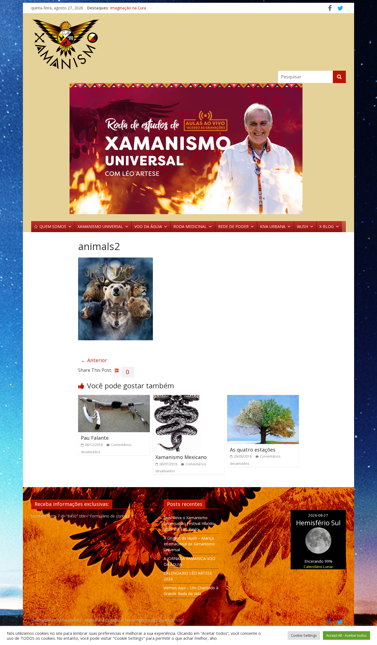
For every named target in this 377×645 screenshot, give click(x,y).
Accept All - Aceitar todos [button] (346, 635)
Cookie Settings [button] (304, 635)
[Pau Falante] (114, 398)
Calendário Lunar (318, 566)
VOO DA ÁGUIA (148, 226)
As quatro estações (252, 449)
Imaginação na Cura (128, 7)
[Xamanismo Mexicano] (177, 398)
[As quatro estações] (263, 398)
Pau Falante (95, 437)
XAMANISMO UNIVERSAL (100, 226)
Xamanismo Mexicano (181, 457)
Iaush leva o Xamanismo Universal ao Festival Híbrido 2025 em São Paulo (189, 523)
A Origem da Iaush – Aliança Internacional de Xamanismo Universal (189, 543)
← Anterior (94, 360)
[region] (188, 148)
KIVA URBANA (272, 226)
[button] (188, 148)
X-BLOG (326, 226)
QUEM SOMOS (52, 226)
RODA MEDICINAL (190, 226)
